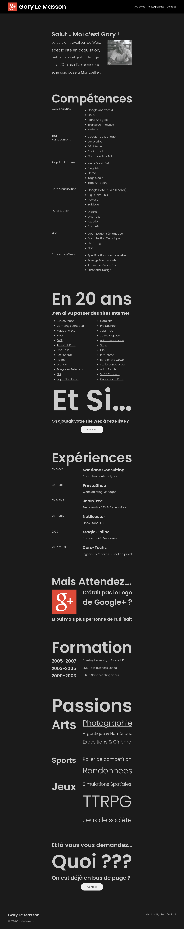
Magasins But (66, 331)
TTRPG (107, 801)
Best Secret (64, 355)
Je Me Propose (110, 335)
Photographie (107, 723)
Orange (62, 364)
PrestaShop (108, 326)
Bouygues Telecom (70, 369)
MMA (60, 335)
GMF (60, 340)
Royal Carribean (68, 379)
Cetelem (106, 321)
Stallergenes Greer (112, 364)
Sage (103, 345)
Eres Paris (63, 350)
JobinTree (106, 331)
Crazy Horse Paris (111, 379)
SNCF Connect (110, 374)
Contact (92, 429)
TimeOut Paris (66, 345)
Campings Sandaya (70, 326)
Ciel (102, 350)
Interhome (107, 355)
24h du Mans (65, 321)
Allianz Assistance (112, 340)
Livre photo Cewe (112, 360)
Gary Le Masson (42, 6)
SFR (59, 374)
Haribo (61, 360)
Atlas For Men (109, 369)
